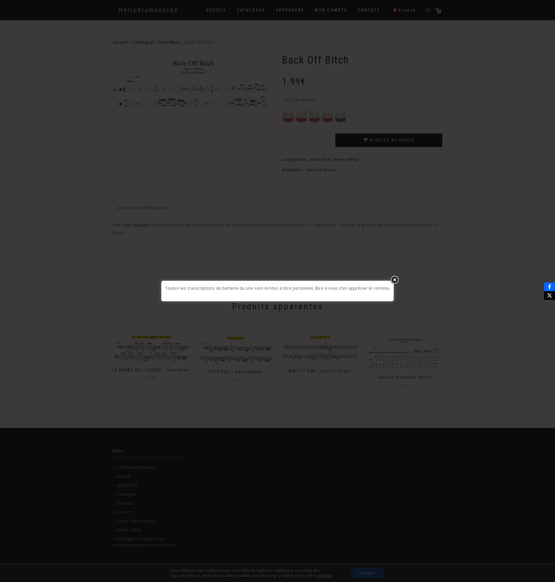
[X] (549, 295)
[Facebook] (549, 286)
